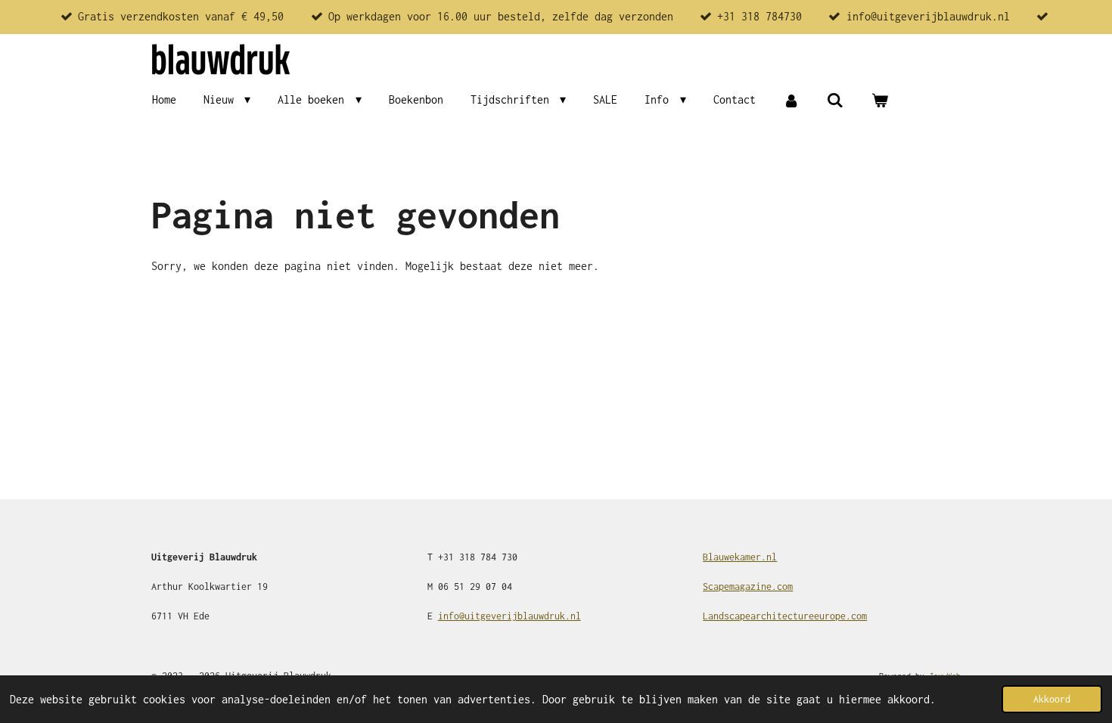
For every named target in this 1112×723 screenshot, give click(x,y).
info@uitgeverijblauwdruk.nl (509, 616)
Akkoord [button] (1051, 699)
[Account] (791, 100)
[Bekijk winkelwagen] (879, 100)
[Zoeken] (835, 100)
